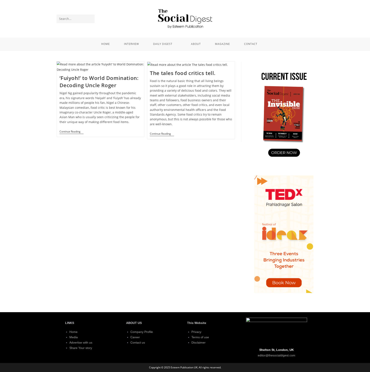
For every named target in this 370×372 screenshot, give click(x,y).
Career (135, 337)
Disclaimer (198, 342)
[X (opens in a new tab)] (295, 18)
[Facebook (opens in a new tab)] (303, 18)
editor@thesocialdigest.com (276, 355)
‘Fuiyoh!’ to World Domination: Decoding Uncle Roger (99, 81)
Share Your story (80, 348)
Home (73, 332)
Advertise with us (80, 342)
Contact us (137, 342)
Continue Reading (72, 131)
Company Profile (141, 332)
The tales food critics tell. (183, 72)
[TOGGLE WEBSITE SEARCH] (270, 44)
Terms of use (200, 337)
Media (73, 337)
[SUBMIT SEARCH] (91, 19)
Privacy (196, 332)
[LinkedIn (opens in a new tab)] (310, 18)
